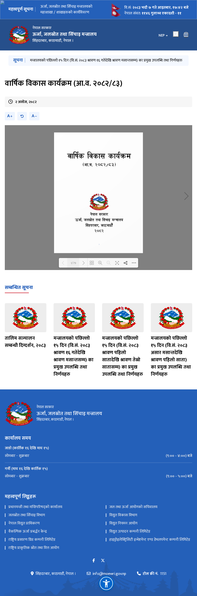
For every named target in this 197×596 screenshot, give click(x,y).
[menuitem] (98, 456)
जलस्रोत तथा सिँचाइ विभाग (26, 515)
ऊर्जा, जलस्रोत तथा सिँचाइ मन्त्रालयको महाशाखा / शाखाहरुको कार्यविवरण (66, 12)
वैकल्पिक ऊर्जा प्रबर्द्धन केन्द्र (27, 531)
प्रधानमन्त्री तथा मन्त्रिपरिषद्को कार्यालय (35, 507)
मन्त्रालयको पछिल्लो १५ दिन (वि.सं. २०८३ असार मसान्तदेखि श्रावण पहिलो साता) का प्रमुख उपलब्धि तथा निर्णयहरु (171, 356)
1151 (154, 574)
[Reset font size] (22, 116)
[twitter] (103, 561)
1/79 (73, 262)
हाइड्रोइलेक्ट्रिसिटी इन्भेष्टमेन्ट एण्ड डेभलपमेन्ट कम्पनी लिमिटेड (149, 539)
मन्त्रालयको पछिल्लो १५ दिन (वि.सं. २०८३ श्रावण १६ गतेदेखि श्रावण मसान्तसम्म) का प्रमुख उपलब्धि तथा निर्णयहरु (73, 356)
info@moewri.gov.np (109, 574)
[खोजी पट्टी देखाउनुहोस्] (176, 34)
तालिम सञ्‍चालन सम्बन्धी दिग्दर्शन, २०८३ (25, 342)
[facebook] (93, 561)
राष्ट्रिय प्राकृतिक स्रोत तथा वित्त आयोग (33, 548)
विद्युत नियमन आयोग (123, 523)
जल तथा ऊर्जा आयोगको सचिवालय (133, 507)
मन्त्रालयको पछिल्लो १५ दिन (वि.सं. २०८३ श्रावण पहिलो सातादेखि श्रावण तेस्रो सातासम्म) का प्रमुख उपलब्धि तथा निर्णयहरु (122, 356)
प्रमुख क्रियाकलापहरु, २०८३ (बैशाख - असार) (61, 60)
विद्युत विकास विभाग (123, 515)
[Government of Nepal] (19, 35)
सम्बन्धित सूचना (19, 287)
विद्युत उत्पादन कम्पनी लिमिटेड (129, 531)
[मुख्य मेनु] (186, 35)
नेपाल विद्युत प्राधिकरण (24, 523)
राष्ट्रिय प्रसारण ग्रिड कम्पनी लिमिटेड (31, 539)
